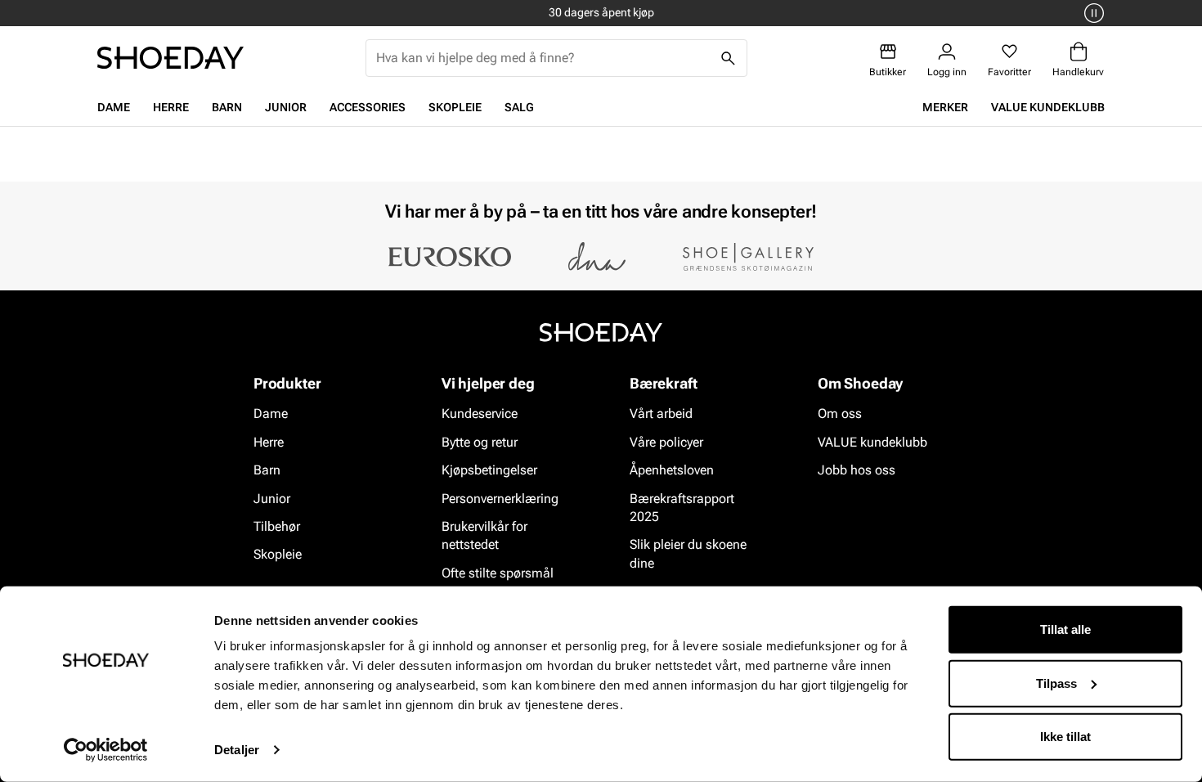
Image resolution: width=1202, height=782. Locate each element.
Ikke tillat (1065, 737)
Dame (113, 107)
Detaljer (236, 750)
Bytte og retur (480, 442)
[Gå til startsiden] (170, 58)
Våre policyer (666, 442)
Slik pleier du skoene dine (688, 554)
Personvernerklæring (500, 498)
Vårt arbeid (661, 414)
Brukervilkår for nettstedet (484, 535)
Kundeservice (480, 414)
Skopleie (455, 107)
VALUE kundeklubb (1048, 107)
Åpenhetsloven (672, 470)
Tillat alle (1065, 629)
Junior (286, 107)
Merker (945, 107)
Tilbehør (276, 526)
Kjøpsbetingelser (489, 470)
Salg (519, 107)
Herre (171, 107)
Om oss (840, 414)
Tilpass (1056, 683)
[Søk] (729, 58)
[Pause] (1092, 13)
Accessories (368, 107)
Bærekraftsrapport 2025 (682, 507)
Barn (227, 107)
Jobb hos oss (856, 470)
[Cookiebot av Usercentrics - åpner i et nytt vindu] (105, 750)
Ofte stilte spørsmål (498, 573)
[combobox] (543, 58)
